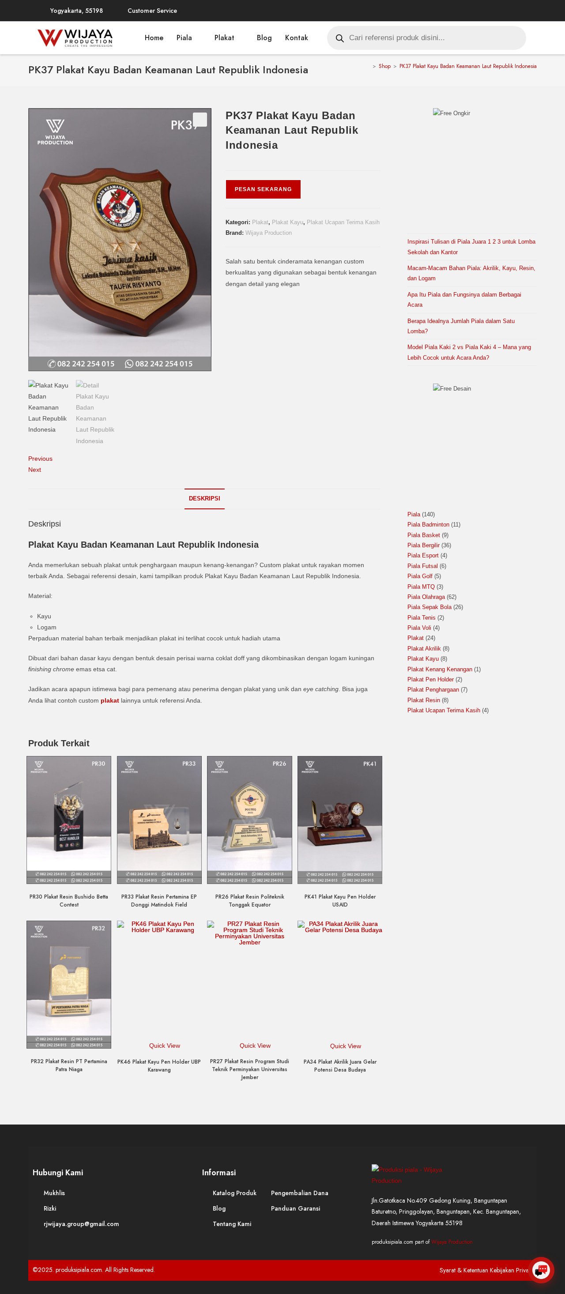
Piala (184, 38)
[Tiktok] (518, 10)
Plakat (224, 38)
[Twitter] (447, 10)
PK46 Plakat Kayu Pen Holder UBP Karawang (159, 1066)
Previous (40, 458)
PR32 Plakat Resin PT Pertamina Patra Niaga (69, 1065)
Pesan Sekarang (263, 189)
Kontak (296, 38)
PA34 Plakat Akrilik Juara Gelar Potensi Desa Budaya (340, 1066)
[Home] (368, 66)
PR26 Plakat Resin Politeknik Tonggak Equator (249, 901)
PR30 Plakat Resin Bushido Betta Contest (69, 901)
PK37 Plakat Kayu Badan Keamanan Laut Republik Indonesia (468, 66)
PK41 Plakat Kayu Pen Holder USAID (340, 901)
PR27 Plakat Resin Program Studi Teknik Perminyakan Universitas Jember (249, 1069)
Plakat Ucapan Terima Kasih (343, 222)
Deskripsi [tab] (204, 499)
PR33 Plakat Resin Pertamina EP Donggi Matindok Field (159, 901)
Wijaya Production (268, 232)
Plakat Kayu (287, 222)
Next (34, 469)
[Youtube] (500, 10)
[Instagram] (465, 10)
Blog (264, 38)
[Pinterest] (483, 10)
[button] (200, 120)
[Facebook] (430, 10)
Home (154, 38)
